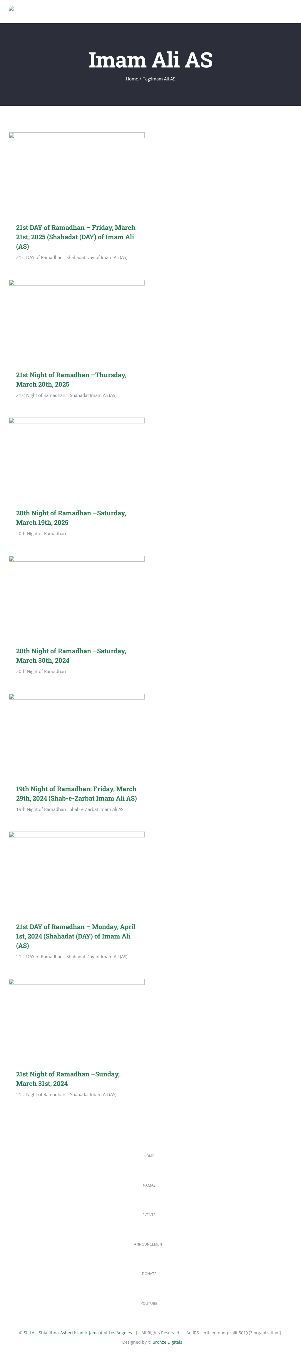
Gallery (85, 173)
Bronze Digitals (167, 1342)
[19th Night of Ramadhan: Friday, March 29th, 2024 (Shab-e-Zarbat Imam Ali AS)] (77, 734)
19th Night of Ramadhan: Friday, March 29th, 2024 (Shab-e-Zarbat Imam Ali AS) (68, 734)
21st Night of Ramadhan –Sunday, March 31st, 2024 (68, 1019)
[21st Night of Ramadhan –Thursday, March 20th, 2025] (77, 320)
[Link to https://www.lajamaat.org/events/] (15, 1206)
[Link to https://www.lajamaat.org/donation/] (15, 1265)
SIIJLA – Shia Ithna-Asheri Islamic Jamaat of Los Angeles (78, 1332)
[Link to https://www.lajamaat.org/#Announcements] (15, 1236)
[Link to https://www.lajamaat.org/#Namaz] (15, 1177)
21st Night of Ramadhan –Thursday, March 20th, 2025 (68, 320)
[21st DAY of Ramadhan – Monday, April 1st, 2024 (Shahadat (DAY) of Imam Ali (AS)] (77, 872)
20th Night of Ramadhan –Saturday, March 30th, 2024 (68, 596)
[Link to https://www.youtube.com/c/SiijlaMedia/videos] (15, 1295)
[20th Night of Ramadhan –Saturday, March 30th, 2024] (77, 596)
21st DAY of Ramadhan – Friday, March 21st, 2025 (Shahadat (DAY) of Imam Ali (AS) (68, 173)
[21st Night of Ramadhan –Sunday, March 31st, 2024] (77, 1020)
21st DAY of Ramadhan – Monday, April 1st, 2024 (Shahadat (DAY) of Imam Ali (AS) (68, 872)
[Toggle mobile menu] (289, 14)
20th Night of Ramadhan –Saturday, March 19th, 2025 (68, 458)
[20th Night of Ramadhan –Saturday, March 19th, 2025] (77, 458)
